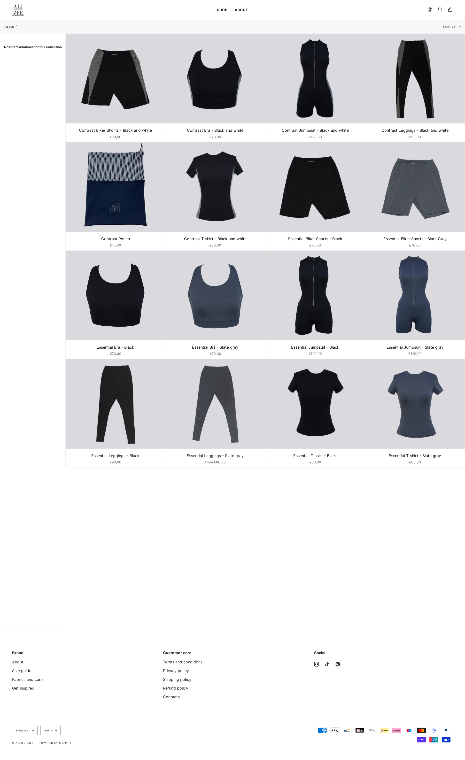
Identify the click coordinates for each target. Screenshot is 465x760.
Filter (9, 26)
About (17, 662)
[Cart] (450, 9)
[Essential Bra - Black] (115, 295)
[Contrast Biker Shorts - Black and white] (115, 78)
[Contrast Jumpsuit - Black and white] (315, 78)
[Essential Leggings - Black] (115, 404)
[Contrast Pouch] (115, 187)
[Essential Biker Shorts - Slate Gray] (415, 187)
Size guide (21, 670)
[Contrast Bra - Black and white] (215, 78)
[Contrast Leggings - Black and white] (415, 78)
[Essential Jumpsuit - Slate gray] (415, 295)
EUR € (48, 730)
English (23, 730)
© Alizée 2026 (23, 742)
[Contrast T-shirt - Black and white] (215, 187)
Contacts (171, 696)
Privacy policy (176, 670)
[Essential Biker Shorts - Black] (315, 187)
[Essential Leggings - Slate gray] (215, 404)
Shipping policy (177, 679)
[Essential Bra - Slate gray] (215, 295)
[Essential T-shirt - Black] (315, 404)
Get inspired (23, 688)
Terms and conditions (182, 662)
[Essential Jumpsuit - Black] (315, 295)
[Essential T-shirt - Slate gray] (415, 404)
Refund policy (175, 688)
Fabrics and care (27, 679)
